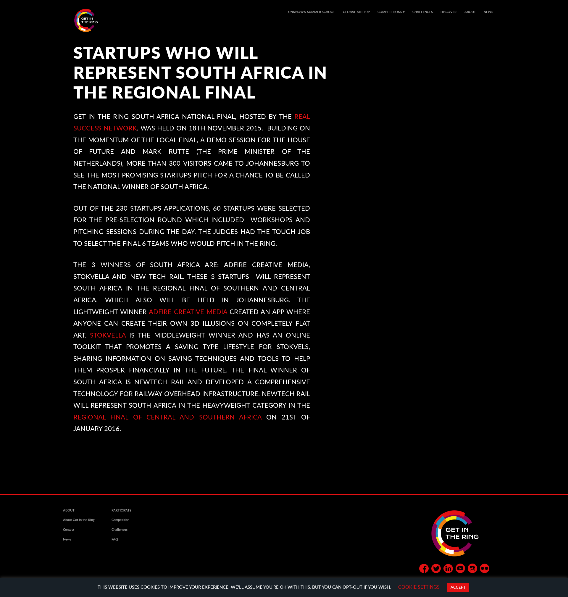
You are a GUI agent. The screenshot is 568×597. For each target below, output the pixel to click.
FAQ (115, 539)
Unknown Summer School (311, 12)
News (488, 12)
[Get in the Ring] (93, 20)
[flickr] (484, 569)
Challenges (422, 12)
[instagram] (472, 569)
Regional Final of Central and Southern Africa (167, 417)
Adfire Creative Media (188, 312)
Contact (68, 529)
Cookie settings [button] (419, 587)
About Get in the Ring (79, 520)
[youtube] (460, 569)
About (470, 12)
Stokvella (108, 335)
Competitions (389, 12)
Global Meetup (356, 12)
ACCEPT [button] (458, 587)
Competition (120, 520)
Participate (121, 510)
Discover (448, 12)
